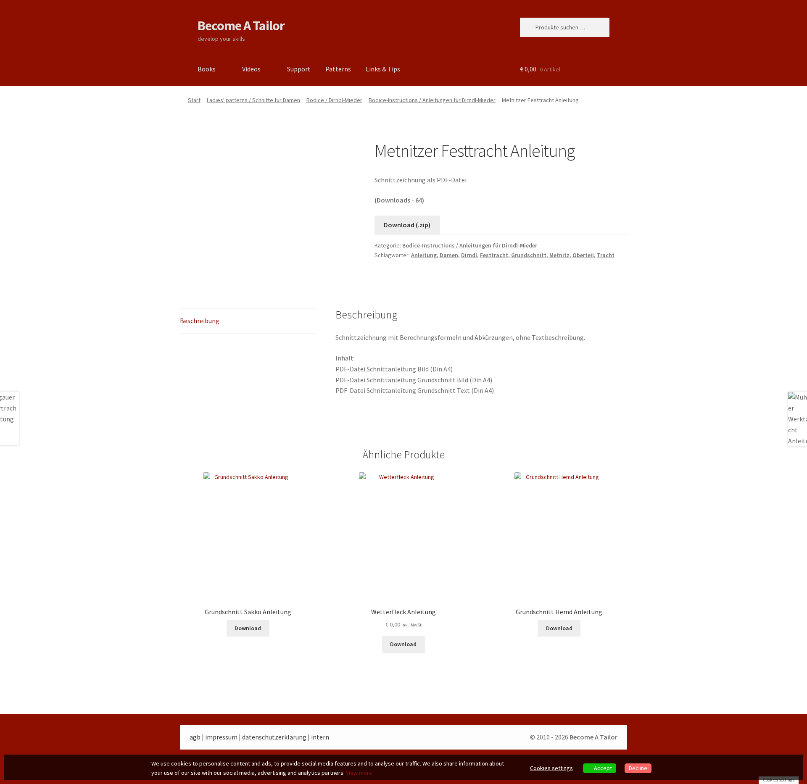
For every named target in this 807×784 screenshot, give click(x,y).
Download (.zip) (407, 225)
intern (320, 737)
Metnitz (559, 255)
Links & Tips (383, 69)
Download (248, 628)
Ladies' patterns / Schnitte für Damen (253, 100)
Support (299, 69)
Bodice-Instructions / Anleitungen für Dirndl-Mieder (432, 100)
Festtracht (494, 255)
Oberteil (583, 255)
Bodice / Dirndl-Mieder (334, 100)
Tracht (605, 255)
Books (207, 69)
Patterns (338, 69)
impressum (221, 737)
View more (359, 772)
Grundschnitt (528, 255)
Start (194, 100)
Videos (251, 69)
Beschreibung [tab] (199, 320)
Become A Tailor (241, 25)
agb (195, 737)
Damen (449, 255)
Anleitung (424, 255)
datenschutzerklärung (274, 737)
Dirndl (469, 255)
